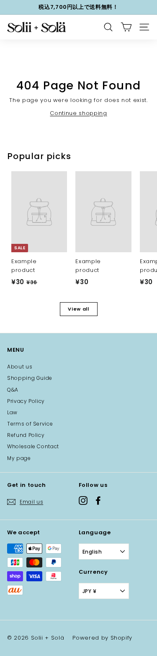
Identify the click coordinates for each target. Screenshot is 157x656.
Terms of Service (30, 423)
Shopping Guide (29, 378)
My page (19, 458)
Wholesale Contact (33, 446)
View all (78, 309)
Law (12, 412)
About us (19, 366)
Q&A (12, 389)
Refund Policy (25, 435)
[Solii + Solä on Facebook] (98, 500)
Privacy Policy (26, 401)
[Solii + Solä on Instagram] (83, 500)
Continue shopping (78, 113)
